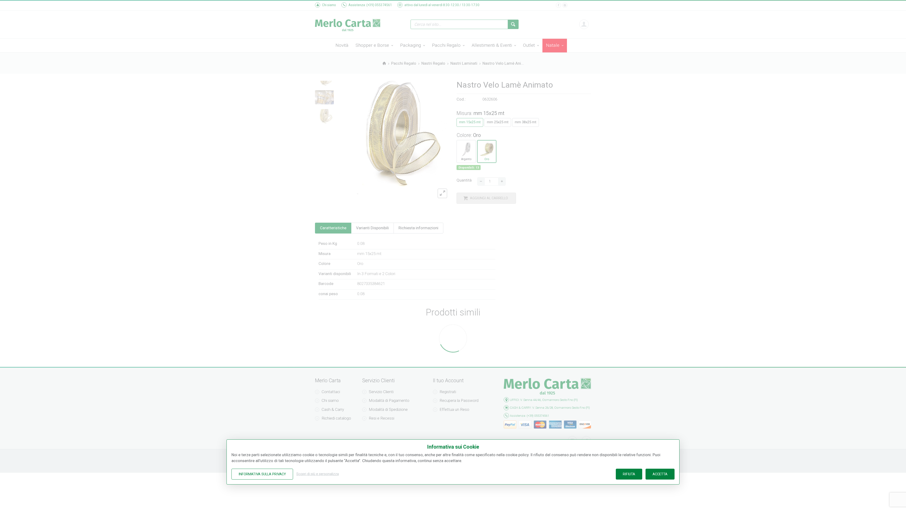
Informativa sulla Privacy (262, 474)
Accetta (660, 474)
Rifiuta (629, 474)
